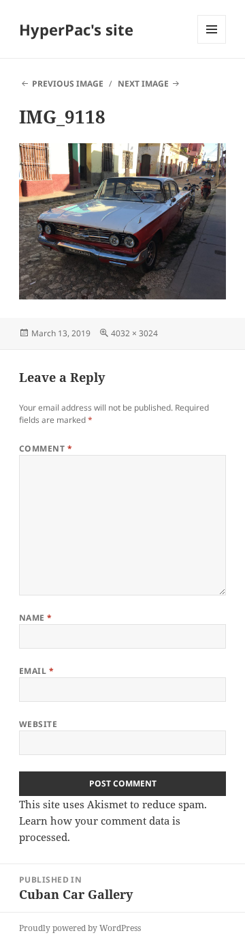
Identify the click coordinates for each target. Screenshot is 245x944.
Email (36, 671)
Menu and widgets (212, 43)
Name (35, 617)
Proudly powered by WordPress (80, 928)
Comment (45, 448)
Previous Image (67, 83)
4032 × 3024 (134, 333)
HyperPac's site (76, 29)
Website (38, 724)
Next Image (143, 83)
